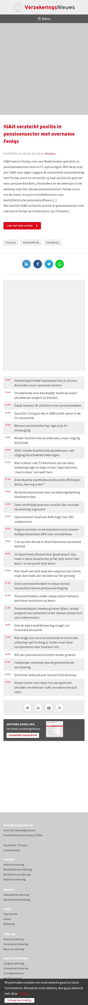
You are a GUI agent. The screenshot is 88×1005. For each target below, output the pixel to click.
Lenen (7, 919)
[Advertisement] (44, 69)
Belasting (9, 924)
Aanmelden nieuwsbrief (23, 735)
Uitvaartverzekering (15, 968)
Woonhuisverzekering (16, 899)
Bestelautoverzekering (17, 869)
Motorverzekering (14, 879)
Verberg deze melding (19, 1000)
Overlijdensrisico (13, 973)
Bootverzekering (13, 949)
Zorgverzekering (13, 963)
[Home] (44, 7)
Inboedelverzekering (16, 895)
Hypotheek (10, 914)
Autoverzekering (13, 864)
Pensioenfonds (31, 242)
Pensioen (11, 242)
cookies (23, 993)
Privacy (22, 845)
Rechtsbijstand (12, 978)
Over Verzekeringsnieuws (19, 830)
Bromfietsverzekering (17, 874)
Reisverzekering (13, 939)
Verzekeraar (52, 242)
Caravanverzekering (15, 944)
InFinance (50, 153)
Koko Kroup (26, 835)
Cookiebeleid (11, 850)
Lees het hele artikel (20, 225)
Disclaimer (9, 845)
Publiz (39, 835)
